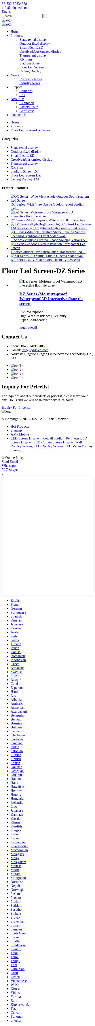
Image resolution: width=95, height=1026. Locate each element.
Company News (30, 79)
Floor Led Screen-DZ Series (30, 130)
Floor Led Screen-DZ (26, 175)
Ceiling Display (30, 71)
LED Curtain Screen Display (53, 442)
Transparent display (33, 55)
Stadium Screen (30, 63)
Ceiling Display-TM (25, 179)
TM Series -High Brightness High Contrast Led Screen (49, 228)
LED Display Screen (48, 446)
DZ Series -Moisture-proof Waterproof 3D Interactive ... (50, 220)
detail (33, 327)
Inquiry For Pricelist (16, 407)
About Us (17, 99)
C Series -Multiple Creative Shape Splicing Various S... (49, 240)
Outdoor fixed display (34, 43)
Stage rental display (33, 39)
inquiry (24, 327)
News (15, 75)
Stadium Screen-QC (25, 171)
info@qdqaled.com (35, 350)
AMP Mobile (20, 434)
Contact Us (18, 115)
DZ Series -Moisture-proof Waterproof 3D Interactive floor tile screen (51, 299)
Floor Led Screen (31, 67)
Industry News (29, 83)
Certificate (26, 111)
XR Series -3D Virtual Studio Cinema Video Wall (45, 260)
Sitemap (16, 430)
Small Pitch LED (31, 47)
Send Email (10, 461)
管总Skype (10, 470)
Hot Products (20, 426)
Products (17, 35)
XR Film (25, 59)
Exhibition (26, 103)
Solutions (25, 91)
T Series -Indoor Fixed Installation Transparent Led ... (48, 252)
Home (15, 31)
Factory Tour (28, 107)
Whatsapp (9, 465)
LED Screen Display (25, 438)
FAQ (23, 95)
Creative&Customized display (40, 51)
